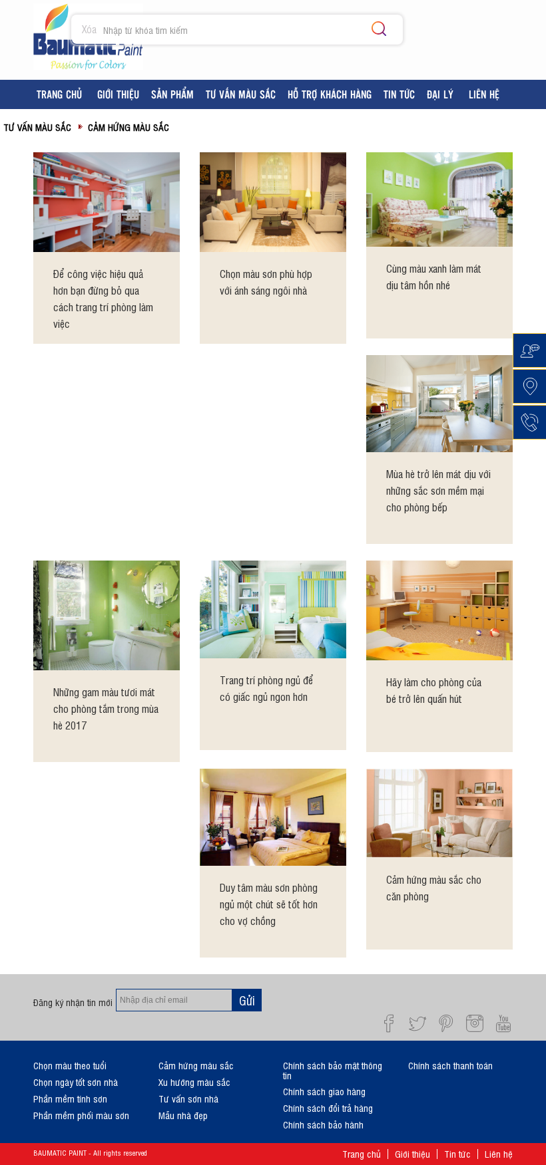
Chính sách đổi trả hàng (328, 1107)
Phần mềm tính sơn (70, 1098)
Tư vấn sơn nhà (188, 1098)
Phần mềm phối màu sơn (81, 1114)
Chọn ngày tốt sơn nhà (75, 1081)
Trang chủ (361, 1153)
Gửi (247, 1000)
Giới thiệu (412, 1153)
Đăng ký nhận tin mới (73, 1001)
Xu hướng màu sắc (194, 1081)
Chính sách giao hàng (324, 1091)
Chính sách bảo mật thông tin (332, 1070)
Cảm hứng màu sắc (128, 126)
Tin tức (457, 1153)
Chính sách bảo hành (323, 1124)
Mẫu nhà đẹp (183, 1114)
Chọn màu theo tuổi (70, 1065)
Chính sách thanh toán (450, 1065)
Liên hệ (499, 1153)
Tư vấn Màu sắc (37, 126)
